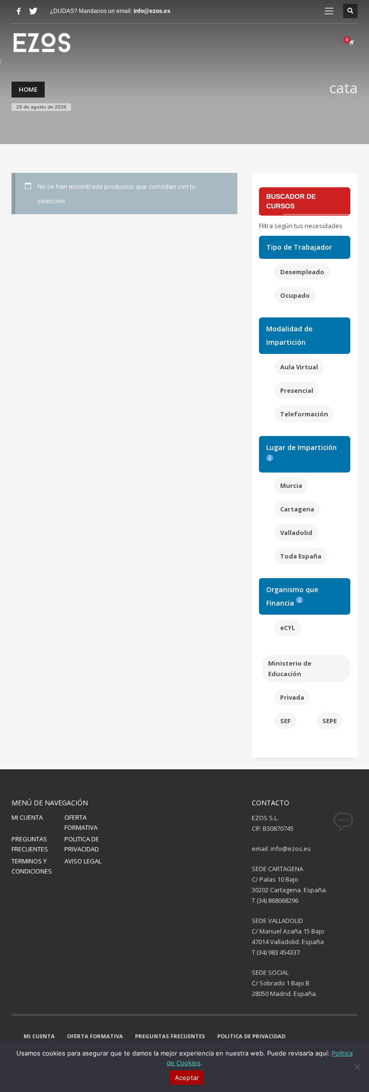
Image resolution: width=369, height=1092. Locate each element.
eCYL (287, 627)
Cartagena (297, 509)
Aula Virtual (299, 367)
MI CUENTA (27, 817)
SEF (285, 720)
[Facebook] (19, 11)
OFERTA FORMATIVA (81, 822)
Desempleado (302, 271)
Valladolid (296, 532)
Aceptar (187, 1077)
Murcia (291, 485)
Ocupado (295, 295)
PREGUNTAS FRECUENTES (30, 844)
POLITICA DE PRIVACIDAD (81, 844)
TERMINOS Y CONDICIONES (32, 866)
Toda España (300, 556)
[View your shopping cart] (350, 42)
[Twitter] (33, 11)
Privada (292, 697)
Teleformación (304, 414)
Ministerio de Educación (289, 668)
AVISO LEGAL (82, 861)
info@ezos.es (152, 11)
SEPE (329, 720)
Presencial (296, 390)
